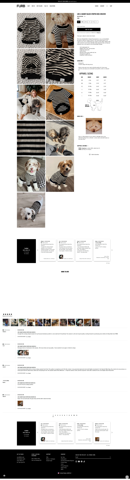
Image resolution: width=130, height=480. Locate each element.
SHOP (28, 6)
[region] (75, 250)
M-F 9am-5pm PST (21, 462)
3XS (78, 22)
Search (96, 6)
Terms (62, 464)
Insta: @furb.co (20, 460)
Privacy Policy (64, 462)
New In (33, 6)
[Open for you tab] (4, 475)
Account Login (49, 460)
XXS (82, 22)
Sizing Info (80, 61)
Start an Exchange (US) (36, 460)
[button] (94, 16)
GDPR (62, 469)
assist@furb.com (20, 457)
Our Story (63, 457)
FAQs (47, 457)
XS (85, 22)
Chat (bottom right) (21, 459)
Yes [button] (27, 336)
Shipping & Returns (82, 146)
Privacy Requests (64, 466)
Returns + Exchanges (50, 459)
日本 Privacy (64, 467)
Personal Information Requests (67, 460)
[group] (10, 314)
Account (102, 6)
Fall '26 (46, 6)
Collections (52, 6)
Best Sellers (39, 6)
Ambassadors (64, 459)
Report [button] (29, 336)
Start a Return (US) (36, 458)
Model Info (80, 116)
